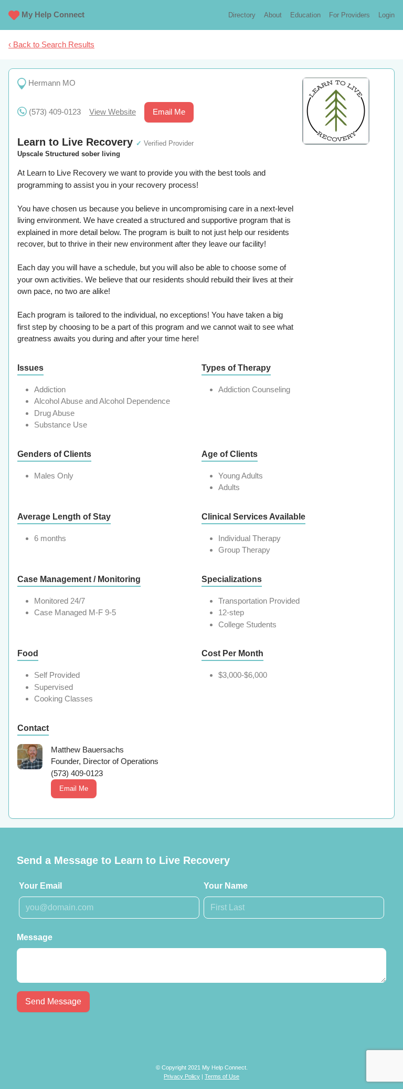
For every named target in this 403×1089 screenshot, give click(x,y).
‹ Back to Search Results (51, 44)
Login (386, 15)
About (273, 15)
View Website (112, 111)
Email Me (169, 111)
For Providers (349, 15)
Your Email (40, 885)
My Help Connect (53, 14)
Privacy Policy (182, 1076)
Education (305, 15)
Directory (242, 15)
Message (34, 937)
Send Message (53, 1001)
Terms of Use (222, 1076)
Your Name (226, 885)
